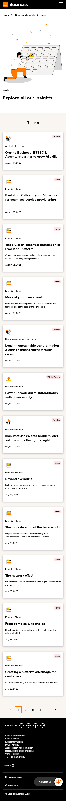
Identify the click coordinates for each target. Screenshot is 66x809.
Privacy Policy (12, 744)
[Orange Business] (15, 4)
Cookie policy (12, 738)
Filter (35, 122)
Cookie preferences (15, 735)
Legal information (14, 741)
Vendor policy (12, 753)
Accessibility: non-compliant (19, 747)
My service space (14, 776)
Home (6, 14)
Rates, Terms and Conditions (19, 750)
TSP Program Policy (15, 756)
